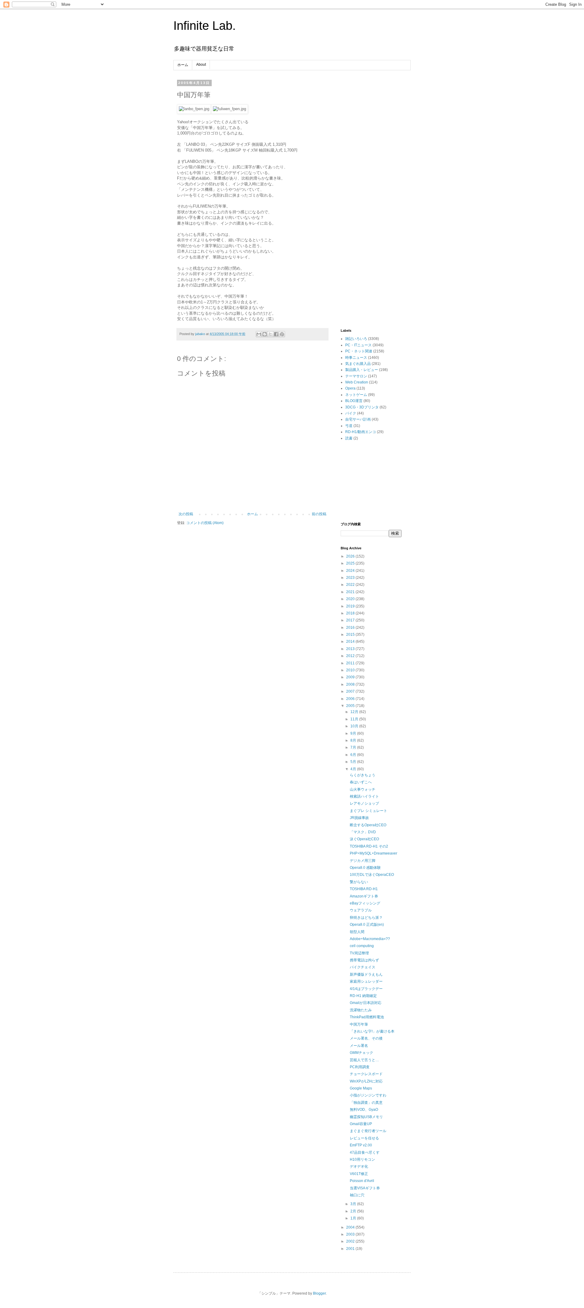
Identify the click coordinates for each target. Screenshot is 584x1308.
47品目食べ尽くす (365, 1152)
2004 (351, 1227)
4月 (353, 769)
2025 (351, 563)
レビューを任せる (364, 1138)
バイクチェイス (362, 967)
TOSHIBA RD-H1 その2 (369, 846)
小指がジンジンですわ (368, 1095)
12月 (354, 712)
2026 (351, 556)
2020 (351, 599)
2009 (351, 677)
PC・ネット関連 (358, 351)
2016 (351, 627)
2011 (351, 663)
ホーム (182, 65)
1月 (353, 1218)
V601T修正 (359, 1174)
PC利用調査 (360, 1067)
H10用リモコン (362, 1159)
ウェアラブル (361, 910)
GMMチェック (361, 1053)
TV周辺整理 (359, 953)
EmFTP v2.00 (361, 1145)
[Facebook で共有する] (276, 334)
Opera (350, 388)
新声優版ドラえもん (366, 974)
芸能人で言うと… (364, 1060)
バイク (350, 413)
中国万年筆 (359, 1024)
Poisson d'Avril (362, 1181)
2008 (351, 684)
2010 (351, 670)
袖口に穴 (357, 1195)
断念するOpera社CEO (368, 825)
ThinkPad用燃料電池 (367, 1017)
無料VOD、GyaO (364, 1109)
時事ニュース (356, 357)
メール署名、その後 (366, 1038)
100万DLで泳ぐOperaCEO (372, 875)
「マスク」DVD (363, 832)
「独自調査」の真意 (366, 1102)
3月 (353, 1204)
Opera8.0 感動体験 (365, 868)
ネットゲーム (356, 395)
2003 (351, 1234)
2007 (351, 691)
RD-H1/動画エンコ (360, 432)
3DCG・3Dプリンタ (362, 407)
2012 (351, 656)
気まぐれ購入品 (358, 364)
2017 (351, 620)
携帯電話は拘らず (364, 960)
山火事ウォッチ (362, 789)
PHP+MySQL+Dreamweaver (373, 853)
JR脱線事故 (359, 818)
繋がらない (359, 882)
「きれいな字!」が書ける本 (372, 1031)
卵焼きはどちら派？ (366, 917)
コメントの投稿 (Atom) (205, 523)
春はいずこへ (361, 782)
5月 (353, 762)
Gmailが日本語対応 (365, 1003)
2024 (351, 570)
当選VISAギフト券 (365, 1188)
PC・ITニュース (358, 345)
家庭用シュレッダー (366, 981)
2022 (351, 584)
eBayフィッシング (365, 903)
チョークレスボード (366, 1074)
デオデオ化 (359, 1166)
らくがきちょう (362, 775)
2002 (351, 1241)
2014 (351, 641)
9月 (353, 733)
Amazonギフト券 (364, 896)
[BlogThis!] (265, 334)
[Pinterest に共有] (282, 334)
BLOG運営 (354, 401)
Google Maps (361, 1088)
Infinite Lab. (204, 25)
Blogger (319, 1293)
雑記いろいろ (356, 339)
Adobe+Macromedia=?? (370, 939)
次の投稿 (186, 514)
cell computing (362, 946)
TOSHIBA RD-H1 (364, 889)
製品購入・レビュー (361, 370)
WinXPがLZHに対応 (366, 1081)
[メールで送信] (259, 334)
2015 (351, 634)
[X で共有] (270, 334)
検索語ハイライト (364, 796)
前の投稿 (319, 514)
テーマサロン (356, 376)
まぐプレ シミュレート (368, 811)
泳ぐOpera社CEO (364, 839)
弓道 (349, 426)
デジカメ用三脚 (362, 861)
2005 (351, 706)
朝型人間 (357, 932)
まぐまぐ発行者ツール (368, 1131)
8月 (353, 740)
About (201, 64)
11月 (354, 719)
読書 (349, 438)
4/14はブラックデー (366, 989)
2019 (351, 606)
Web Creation (356, 382)
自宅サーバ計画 (358, 419)
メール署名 (359, 1046)
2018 (351, 613)
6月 (353, 755)
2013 (351, 649)
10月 (354, 726)
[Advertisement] (371, 172)
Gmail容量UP (361, 1124)
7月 (353, 747)
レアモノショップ (364, 803)
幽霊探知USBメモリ (366, 1117)
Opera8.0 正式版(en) (367, 924)
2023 (351, 577)
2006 (351, 699)
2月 (353, 1211)
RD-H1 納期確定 (363, 996)
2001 (351, 1249)
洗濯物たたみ (361, 1010)
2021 (351, 592)
